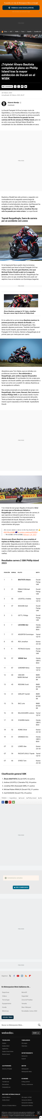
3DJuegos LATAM (26, 1097)
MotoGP (24, 992)
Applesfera (5, 1048)
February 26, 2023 (29, 534)
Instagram (22, 975)
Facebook (15, 86)
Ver (22, 887)
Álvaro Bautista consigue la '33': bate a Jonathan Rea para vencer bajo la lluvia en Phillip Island (20, 312)
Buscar (39, 1025)
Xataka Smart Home (7, 1051)
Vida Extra (24, 1046)
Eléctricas (5, 1011)
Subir (35, 1033)
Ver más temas (8, 1017)
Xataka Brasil (5, 1100)
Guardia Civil (37, 31)
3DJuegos (24, 1043)
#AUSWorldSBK (9, 532)
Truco (22, 31)
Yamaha (24, 1003)
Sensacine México (27, 1100)
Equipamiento (6, 1003)
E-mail (25, 86)
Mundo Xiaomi (6, 1054)
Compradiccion (6, 1087)
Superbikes (13, 798)
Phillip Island (32, 798)
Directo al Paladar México (9, 1105)
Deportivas (5, 992)
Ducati (22, 798)
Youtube (18, 975)
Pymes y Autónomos (27, 1084)
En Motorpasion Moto (10, 309)
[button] (14, 102)
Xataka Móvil (5, 1046)
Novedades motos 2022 (29, 1011)
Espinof (24, 1058)
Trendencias (5, 1081)
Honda (4, 1007)
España (29, 31)
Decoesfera (5, 1084)
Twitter (18, 86)
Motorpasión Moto (27, 1071)
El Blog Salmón (26, 1081)
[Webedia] (8, 1034)
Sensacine (24, 1056)
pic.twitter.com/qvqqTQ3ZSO (27, 532)
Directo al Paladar (7, 1069)
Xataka (4, 1043)
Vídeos (4, 996)
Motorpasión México (27, 1105)
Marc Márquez (26, 1007)
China (5, 31)
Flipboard (22, 86)
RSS (26, 975)
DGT (11, 31)
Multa (16, 31)
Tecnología (5, 1000)
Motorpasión (25, 1069)
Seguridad (25, 996)
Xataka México (6, 1097)
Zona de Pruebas (27, 1000)
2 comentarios (8, 86)
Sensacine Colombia (27, 1103)
